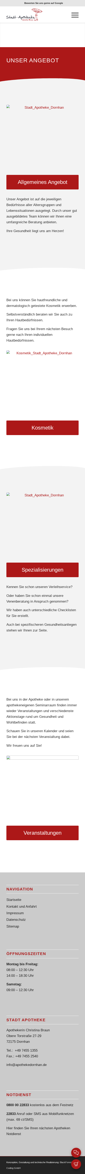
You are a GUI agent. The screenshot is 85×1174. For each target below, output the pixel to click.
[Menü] (73, 14)
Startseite (13, 900)
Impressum (15, 913)
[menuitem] (43, 3)
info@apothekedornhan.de (26, 1065)
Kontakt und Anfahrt (21, 906)
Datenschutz (16, 920)
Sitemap (12, 926)
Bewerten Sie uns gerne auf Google (43, 3)
